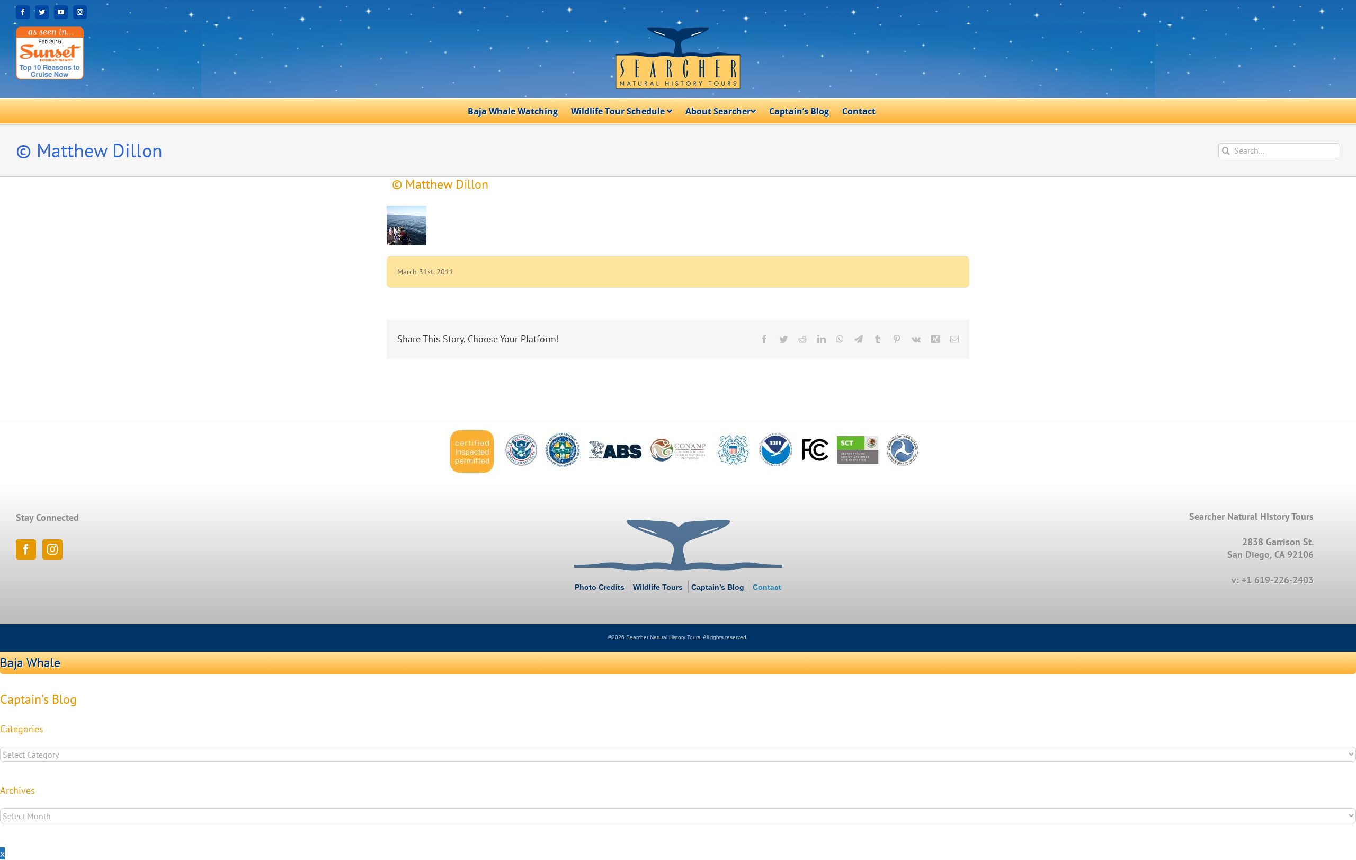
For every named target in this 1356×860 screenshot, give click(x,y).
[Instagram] (52, 549)
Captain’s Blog (717, 587)
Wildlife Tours (658, 587)
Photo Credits (600, 587)
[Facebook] (26, 549)
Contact (767, 587)
